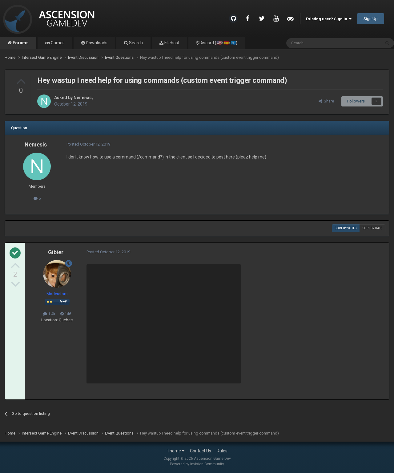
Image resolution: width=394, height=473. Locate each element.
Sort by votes (345, 228)
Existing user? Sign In (327, 19)
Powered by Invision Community (197, 464)
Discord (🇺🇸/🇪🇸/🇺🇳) (218, 42)
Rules (222, 450)
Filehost (171, 42)
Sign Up (371, 18)
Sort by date (372, 228)
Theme (174, 450)
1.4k (51, 313)
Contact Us (200, 450)
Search (135, 42)
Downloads (96, 42)
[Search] (387, 43)
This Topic (363, 43)
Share (328, 101)
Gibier (55, 252)
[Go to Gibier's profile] (57, 274)
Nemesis (83, 97)
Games (57, 42)
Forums (20, 42)
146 (67, 313)
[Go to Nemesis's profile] (44, 101)
